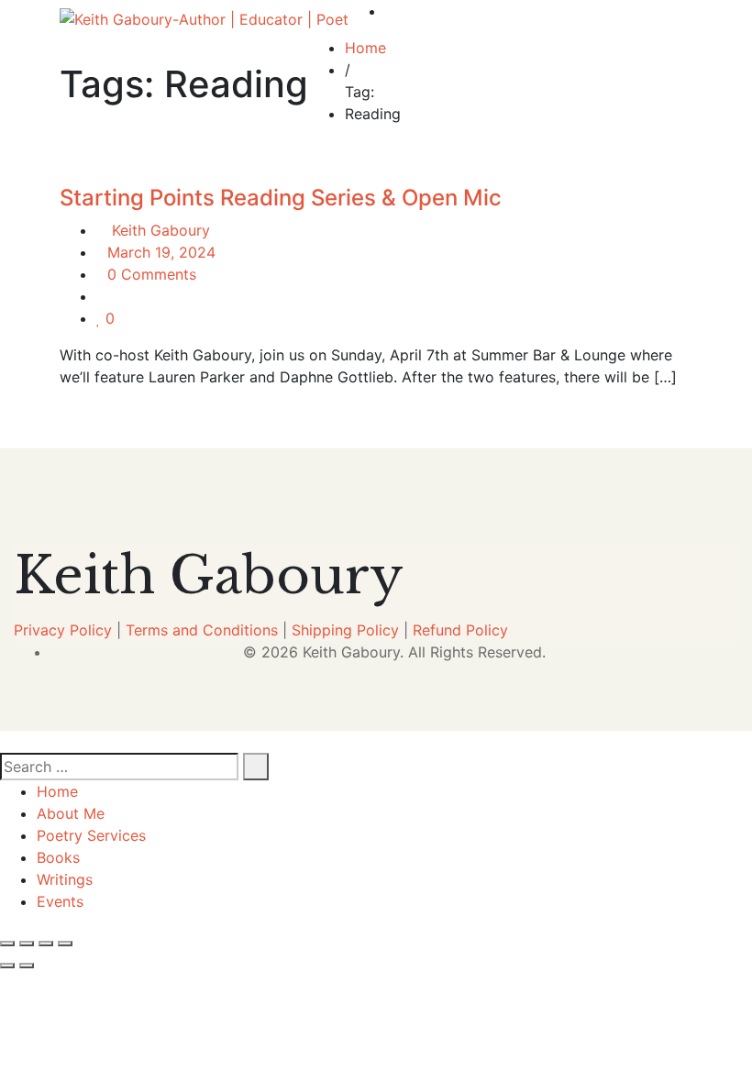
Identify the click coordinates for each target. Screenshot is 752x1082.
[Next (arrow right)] (26, 965)
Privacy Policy (63, 630)
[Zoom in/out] (7, 943)
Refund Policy (460, 630)
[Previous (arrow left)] (7, 965)
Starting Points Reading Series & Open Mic (281, 197)
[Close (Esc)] (65, 943)
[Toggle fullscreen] (26, 943)
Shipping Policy (345, 630)
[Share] (46, 943)
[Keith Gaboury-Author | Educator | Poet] (204, 18)
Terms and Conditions (202, 630)
